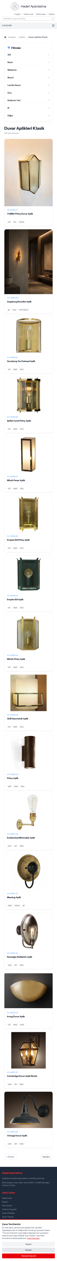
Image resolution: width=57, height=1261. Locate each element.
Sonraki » (47, 1157)
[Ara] (53, 18)
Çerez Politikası (8, 1213)
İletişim (52, 14)
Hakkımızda (28, 14)
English (17, 14)
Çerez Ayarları (8, 1217)
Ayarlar (28, 1244)
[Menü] (53, 25)
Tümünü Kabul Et (28, 1256)
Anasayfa (11, 37)
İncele (29, 174)
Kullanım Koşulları (9, 1209)
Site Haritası (7, 1205)
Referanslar (41, 14)
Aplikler (22, 37)
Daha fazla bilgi (33, 1238)
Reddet (28, 1250)
